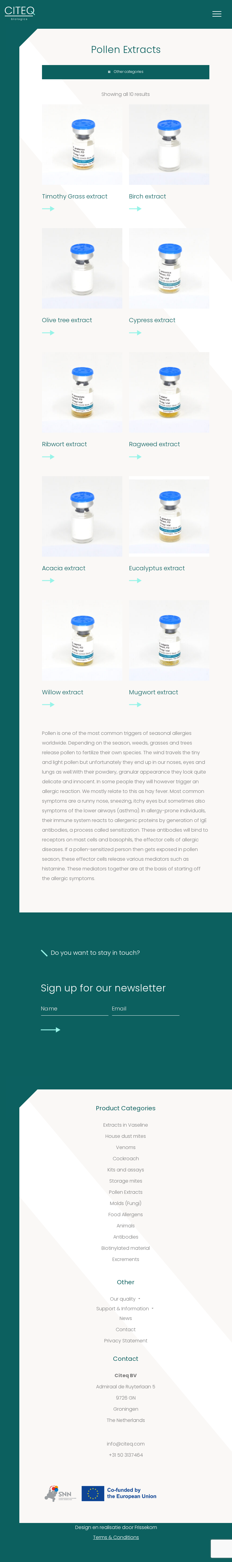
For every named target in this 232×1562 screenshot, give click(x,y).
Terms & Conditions (116, 1537)
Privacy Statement (125, 1341)
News (126, 1318)
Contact (126, 1330)
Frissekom (146, 1527)
